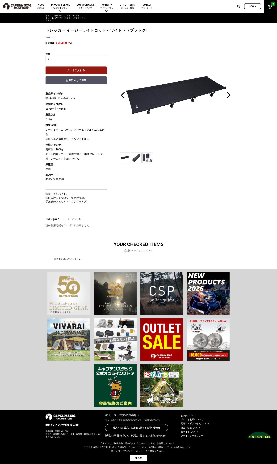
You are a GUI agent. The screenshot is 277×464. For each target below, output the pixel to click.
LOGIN (252, 6)
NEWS (41, 6)
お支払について (189, 415)
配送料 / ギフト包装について (195, 423)
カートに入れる (76, 70)
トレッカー (50, 20)
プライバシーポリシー (192, 435)
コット (84, 18)
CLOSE (138, 458)
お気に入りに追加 (76, 80)
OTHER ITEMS (127, 6)
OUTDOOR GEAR (85, 6)
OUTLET (147, 6)
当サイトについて (190, 431)
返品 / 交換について (191, 427)
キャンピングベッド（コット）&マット (63, 15)
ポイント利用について (192, 419)
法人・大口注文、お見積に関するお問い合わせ (136, 427)
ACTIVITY (106, 6)
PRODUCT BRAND (60, 6)
